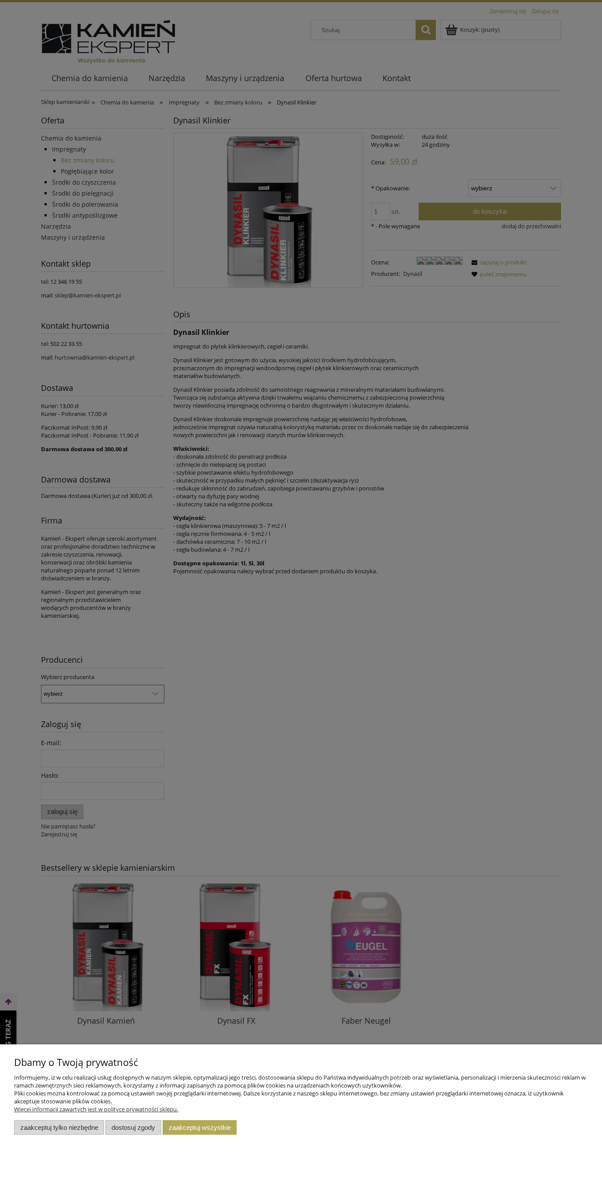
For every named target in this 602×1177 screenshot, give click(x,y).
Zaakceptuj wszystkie (200, 1127)
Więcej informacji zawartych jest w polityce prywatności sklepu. (96, 1109)
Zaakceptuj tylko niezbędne (59, 1127)
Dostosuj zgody (133, 1127)
